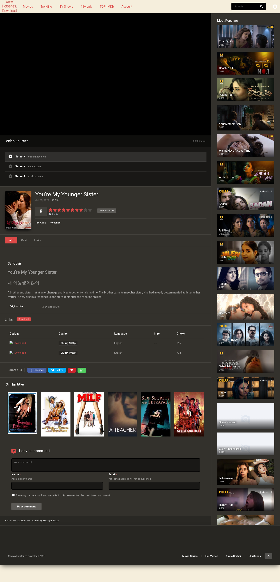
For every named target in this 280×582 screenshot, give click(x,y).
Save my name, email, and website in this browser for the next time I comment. (63, 495)
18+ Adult (40, 222)
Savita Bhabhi (233, 556)
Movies (28, 6)
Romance (55, 222)
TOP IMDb (107, 6)
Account (127, 6)
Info (11, 240)
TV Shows (66, 6)
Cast (24, 240)
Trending (46, 6)
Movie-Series (190, 556)
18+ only (86, 6)
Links (37, 240)
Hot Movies (211, 556)
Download (23, 319)
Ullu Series (255, 556)
